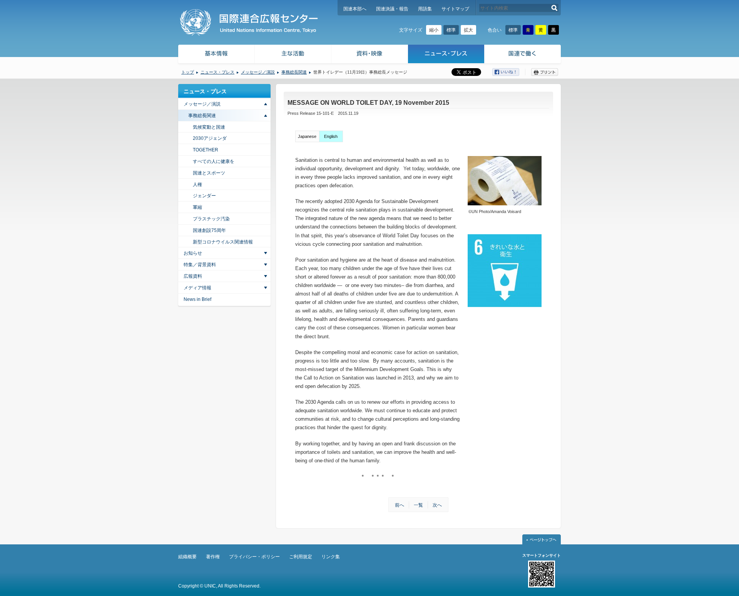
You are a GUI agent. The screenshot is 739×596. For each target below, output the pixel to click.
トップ (187, 72)
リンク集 (330, 556)
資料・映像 (369, 54)
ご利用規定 (300, 556)
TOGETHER (205, 150)
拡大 (468, 30)
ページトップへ (541, 539)
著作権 (213, 556)
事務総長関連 (294, 72)
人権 (197, 184)
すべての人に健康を (213, 161)
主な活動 (293, 54)
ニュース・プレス (446, 54)
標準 (451, 30)
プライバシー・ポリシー (254, 556)
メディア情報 (197, 287)
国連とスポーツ (209, 173)
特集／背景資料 (200, 264)
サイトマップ (455, 9)
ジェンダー (204, 195)
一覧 (418, 505)
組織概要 (187, 556)
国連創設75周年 (209, 230)
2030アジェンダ (210, 138)
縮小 (433, 30)
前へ (399, 505)
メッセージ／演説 (258, 72)
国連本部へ (354, 9)
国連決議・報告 (392, 9)
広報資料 (193, 276)
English (331, 136)
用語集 (425, 9)
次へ (437, 505)
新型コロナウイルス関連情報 (223, 242)
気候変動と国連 (209, 127)
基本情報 (216, 54)
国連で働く (523, 54)
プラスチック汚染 (211, 219)
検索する (554, 8)
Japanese (307, 136)
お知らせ (193, 253)
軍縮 (197, 207)
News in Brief (197, 299)
